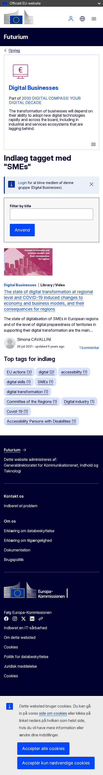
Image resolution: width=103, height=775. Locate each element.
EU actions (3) (19, 372)
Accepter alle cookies (43, 748)
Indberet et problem (20, 505)
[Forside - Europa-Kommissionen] (18, 17)
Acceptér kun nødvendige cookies (56, 762)
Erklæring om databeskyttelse (29, 530)
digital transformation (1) (27, 391)
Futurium (16, 36)
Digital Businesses (33, 87)
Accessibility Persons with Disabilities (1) (41, 421)
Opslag (14, 50)
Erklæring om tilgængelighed (28, 540)
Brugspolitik (14, 559)
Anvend (22, 229)
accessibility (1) (74, 372)
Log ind (71, 18)
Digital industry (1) (79, 401)
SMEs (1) (45, 381)
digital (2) (46, 372)
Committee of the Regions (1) (32, 401)
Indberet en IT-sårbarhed (25, 627)
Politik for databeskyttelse (26, 656)
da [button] (82, 18)
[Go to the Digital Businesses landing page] (21, 82)
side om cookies (53, 713)
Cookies (11, 647)
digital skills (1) (19, 381)
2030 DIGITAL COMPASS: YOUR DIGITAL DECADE (45, 100)
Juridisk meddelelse (20, 666)
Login (22, 183)
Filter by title (20, 206)
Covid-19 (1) (17, 411)
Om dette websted (19, 637)
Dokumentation (17, 550)
